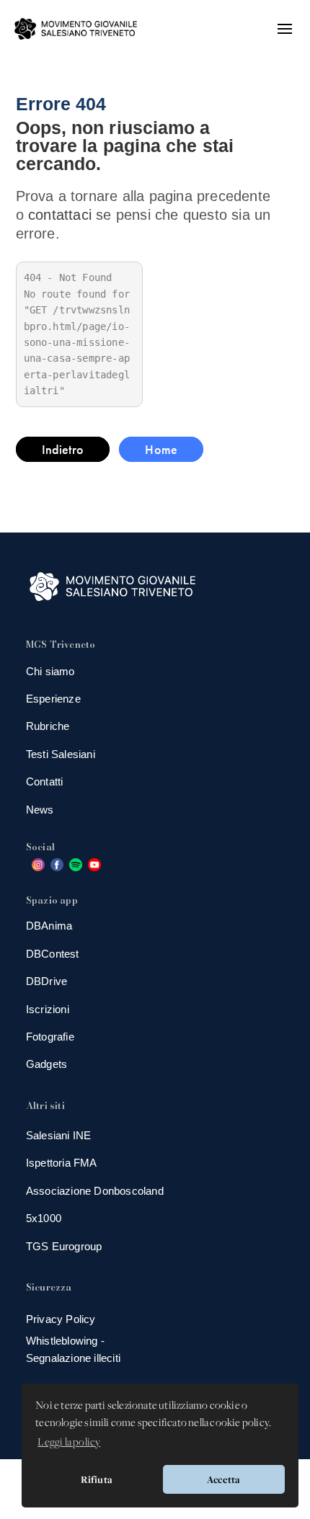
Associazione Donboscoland (95, 1191)
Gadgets (46, 1064)
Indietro (63, 449)
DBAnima (49, 925)
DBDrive (46, 981)
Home (161, 449)
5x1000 (43, 1218)
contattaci (60, 215)
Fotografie (50, 1036)
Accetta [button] (223, 1479)
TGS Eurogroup (64, 1246)
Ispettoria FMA (61, 1163)
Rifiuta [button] (96, 1479)
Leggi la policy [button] (68, 1442)
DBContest (52, 954)
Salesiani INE (59, 1135)
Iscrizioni (47, 1009)
